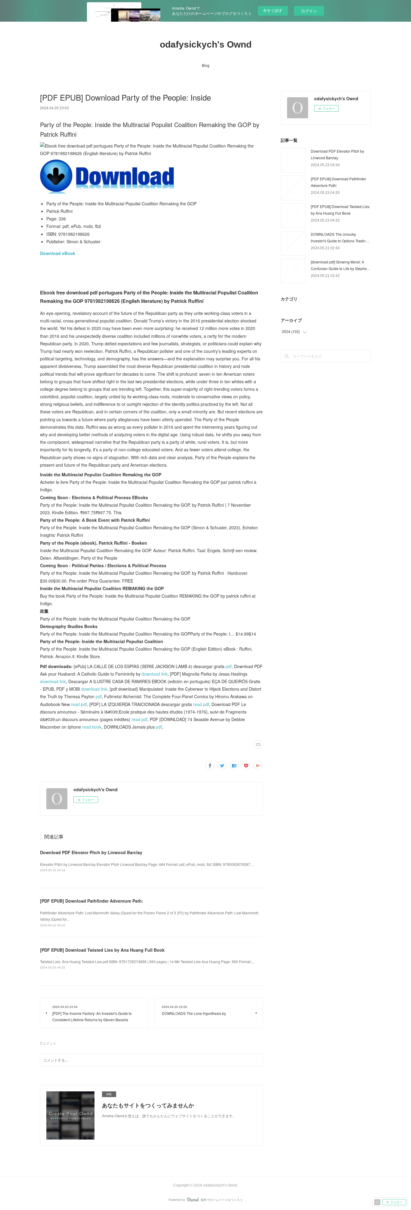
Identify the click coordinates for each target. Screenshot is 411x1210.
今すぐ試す (273, 10)
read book (91, 727)
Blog (205, 65)
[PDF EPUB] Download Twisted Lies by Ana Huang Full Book (102, 950)
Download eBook (57, 253)
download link (155, 674)
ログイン (309, 11)
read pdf (79, 704)
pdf (229, 666)
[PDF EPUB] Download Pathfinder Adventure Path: (91, 901)
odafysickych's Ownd (206, 44)
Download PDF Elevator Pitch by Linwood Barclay (91, 852)
